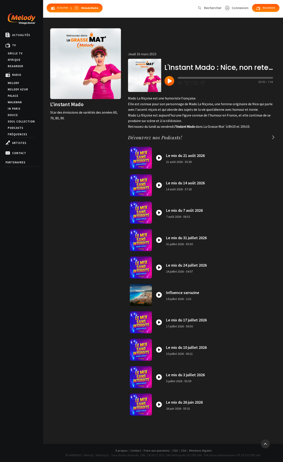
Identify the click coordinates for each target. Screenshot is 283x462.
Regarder (15, 66)
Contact (19, 153)
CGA (183, 450)
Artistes (19, 143)
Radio (16, 75)
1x (194, 82)
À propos (121, 450)
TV (14, 45)
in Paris (14, 109)
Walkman (15, 102)
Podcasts (15, 128)
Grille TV (15, 53)
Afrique (14, 60)
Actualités (21, 35)
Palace (13, 96)
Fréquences (17, 134)
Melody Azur (18, 89)
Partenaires (15, 162)
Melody (13, 83)
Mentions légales (200, 450)
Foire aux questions (157, 450)
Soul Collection (21, 121)
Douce (13, 115)
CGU (175, 450)
